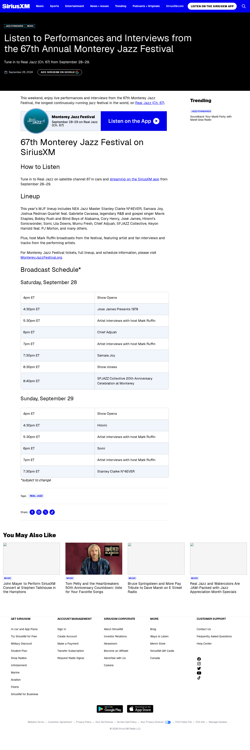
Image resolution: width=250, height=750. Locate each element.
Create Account (67, 636)
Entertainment (74, 6)
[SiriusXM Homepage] (16, 6)
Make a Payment (68, 643)
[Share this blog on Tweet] (45, 512)
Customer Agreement (60, 722)
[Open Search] (243, 6)
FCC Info (200, 722)
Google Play (110, 709)
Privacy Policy (84, 722)
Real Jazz (36, 496)
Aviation (16, 679)
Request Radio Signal (70, 658)
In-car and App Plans (24, 629)
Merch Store (157, 643)
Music (40, 6)
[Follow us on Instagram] (200, 663)
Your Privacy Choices (152, 722)
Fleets (15, 687)
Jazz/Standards (14, 26)
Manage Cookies (218, 722)
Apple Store (140, 709)
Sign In (61, 629)
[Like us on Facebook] (200, 659)
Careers (108, 665)
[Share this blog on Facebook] (32, 512)
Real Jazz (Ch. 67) (149, 103)
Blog (153, 629)
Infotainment (19, 665)
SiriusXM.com (175, 6)
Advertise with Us (115, 658)
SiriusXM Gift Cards (162, 651)
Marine (15, 672)
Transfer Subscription (70, 651)
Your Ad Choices (104, 722)
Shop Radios (19, 658)
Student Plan (19, 651)
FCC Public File (183, 722)
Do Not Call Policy (127, 722)
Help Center (204, 643)
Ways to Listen (159, 636)
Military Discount (21, 643)
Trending (120, 6)
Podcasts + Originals (146, 6)
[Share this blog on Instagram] (39, 512)
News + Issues (99, 6)
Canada (155, 658)
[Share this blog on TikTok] (52, 512)
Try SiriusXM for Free (24, 636)
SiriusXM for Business (24, 694)
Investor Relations (115, 636)
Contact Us (204, 629)
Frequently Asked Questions (214, 636)
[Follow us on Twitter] (200, 668)
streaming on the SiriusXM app (134, 179)
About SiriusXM (113, 629)
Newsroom (110, 643)
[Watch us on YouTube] (200, 673)
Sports (54, 6)
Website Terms (36, 722)
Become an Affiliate (116, 651)
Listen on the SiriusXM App (212, 6)
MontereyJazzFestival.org (41, 257)
